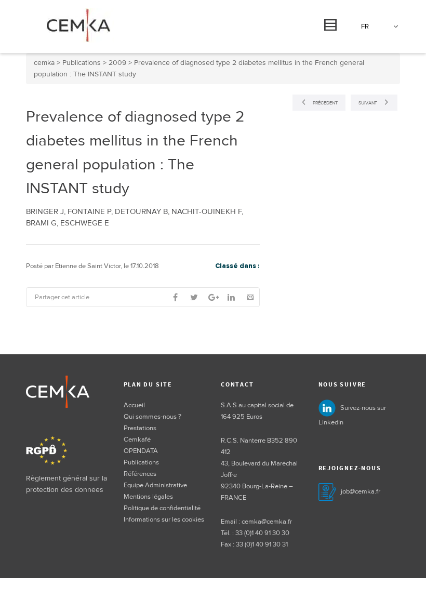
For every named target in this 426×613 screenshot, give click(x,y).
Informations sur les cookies (164, 519)
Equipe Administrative (155, 485)
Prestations (140, 428)
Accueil (134, 405)
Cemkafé (137, 439)
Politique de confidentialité (162, 508)
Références (140, 474)
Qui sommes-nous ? (152, 416)
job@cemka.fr (360, 491)
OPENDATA (141, 451)
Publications (141, 462)
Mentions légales (148, 496)
